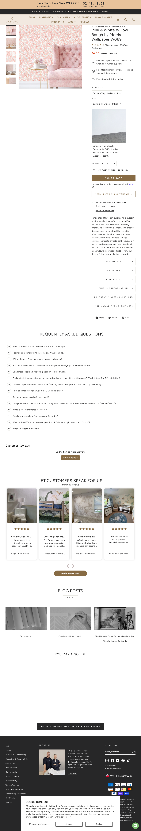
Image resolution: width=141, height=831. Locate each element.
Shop (32, 17)
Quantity (98, 163)
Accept (69, 824)
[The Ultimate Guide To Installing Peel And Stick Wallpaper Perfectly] (114, 618)
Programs (57, 22)
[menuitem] (32, 17)
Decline (99, 824)
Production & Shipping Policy (17, 759)
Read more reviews (70, 573)
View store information (105, 211)
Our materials (26, 636)
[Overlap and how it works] (70, 618)
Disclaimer (113, 279)
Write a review (70, 457)
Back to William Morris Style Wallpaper (72, 727)
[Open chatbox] (135, 825)
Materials (113, 270)
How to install (11, 768)
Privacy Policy (64, 817)
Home (94, 26)
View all (70, 598)
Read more (72, 773)
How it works (103, 17)
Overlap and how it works (71, 636)
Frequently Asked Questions (113, 297)
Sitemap (9, 802)
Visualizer (63, 17)
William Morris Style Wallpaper (111, 26)
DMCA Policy (11, 798)
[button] (126, 19)
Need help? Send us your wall (113, 194)
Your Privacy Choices (14, 789)
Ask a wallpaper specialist (113, 306)
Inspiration (46, 17)
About (72, 22)
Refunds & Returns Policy (16, 755)
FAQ (7, 746)
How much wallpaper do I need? (112, 170)
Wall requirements (13, 776)
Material (97, 88)
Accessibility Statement (16, 794)
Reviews (85, 22)
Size (94, 98)
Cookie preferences (113, 768)
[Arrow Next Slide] (11, 86)
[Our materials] (26, 618)
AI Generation (82, 17)
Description (113, 261)
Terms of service (12, 785)
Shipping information (113, 288)
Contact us (10, 763)
